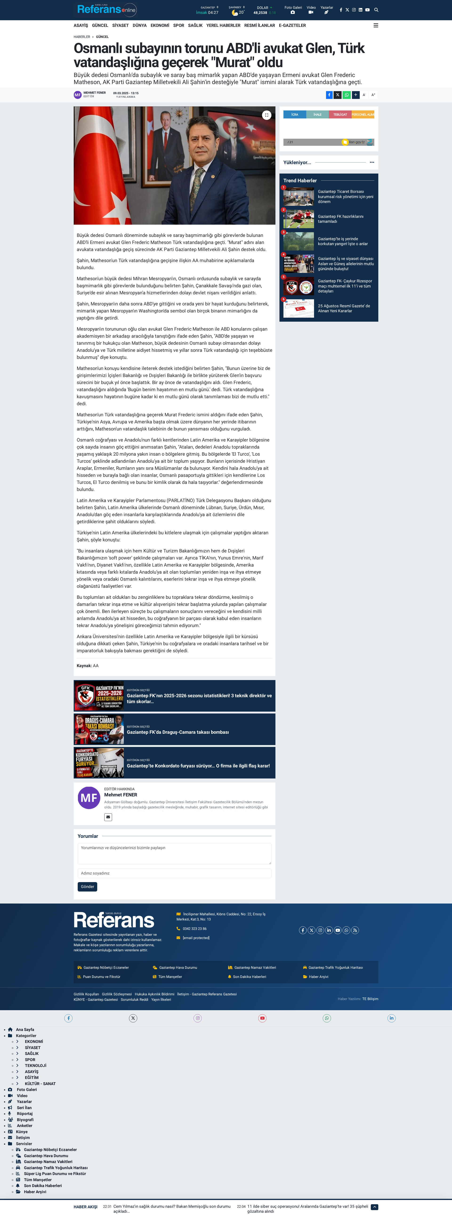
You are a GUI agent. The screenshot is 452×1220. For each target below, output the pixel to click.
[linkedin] (391, 1018)
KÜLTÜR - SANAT (40, 1083)
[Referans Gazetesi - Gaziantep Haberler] (106, 10)
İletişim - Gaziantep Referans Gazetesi (207, 994)
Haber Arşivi (318, 977)
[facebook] (68, 1018)
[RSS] (355, 930)
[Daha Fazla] (356, 95)
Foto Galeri (26, 1089)
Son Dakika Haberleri (249, 977)
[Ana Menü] (376, 25)
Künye (22, 1131)
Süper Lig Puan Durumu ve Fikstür (55, 1173)
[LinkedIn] (329, 930)
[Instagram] (320, 930)
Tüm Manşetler (170, 977)
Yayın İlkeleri (161, 999)
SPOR (178, 25)
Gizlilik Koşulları (86, 994)
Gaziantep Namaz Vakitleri (255, 967)
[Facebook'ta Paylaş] (329, 95)
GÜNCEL (100, 25)
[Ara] (376, 10)
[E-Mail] (108, 817)
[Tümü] (372, 162)
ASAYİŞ (81, 25)
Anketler (24, 1125)
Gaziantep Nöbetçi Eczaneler (106, 967)
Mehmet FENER (120, 795)
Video (22, 1095)
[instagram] (198, 1018)
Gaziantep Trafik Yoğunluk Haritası (336, 967)
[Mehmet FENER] (89, 797)
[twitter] (133, 1018)
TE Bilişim (370, 999)
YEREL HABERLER (223, 25)
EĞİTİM (31, 1077)
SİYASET (120, 25)
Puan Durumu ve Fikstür (101, 977)
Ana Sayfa (25, 1029)
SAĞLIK (195, 25)
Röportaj (24, 1113)
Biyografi (25, 1119)
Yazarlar (24, 1101)
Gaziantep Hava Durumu (178, 967)
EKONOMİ (160, 25)
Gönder (87, 886)
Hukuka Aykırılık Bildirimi (154, 994)
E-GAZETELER (292, 25)
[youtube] (262, 1018)
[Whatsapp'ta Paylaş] (347, 95)
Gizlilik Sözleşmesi (117, 994)
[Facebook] (303, 930)
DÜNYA (140, 25)
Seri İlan (24, 1107)
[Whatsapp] (346, 930)
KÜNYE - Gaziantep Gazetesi (96, 999)
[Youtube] (338, 930)
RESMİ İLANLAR (259, 25)
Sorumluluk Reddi (134, 999)
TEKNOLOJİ (35, 1065)
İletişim (23, 1137)
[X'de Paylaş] (338, 95)
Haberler (82, 37)
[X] (311, 930)
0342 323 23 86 (194, 929)
